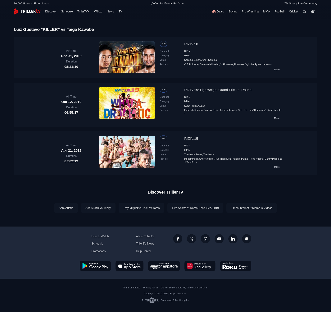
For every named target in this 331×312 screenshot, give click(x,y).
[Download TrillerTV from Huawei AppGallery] (199, 266)
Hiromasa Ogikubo (244, 64)
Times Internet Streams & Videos (251, 207)
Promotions (98, 251)
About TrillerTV (145, 236)
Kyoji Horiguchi (223, 159)
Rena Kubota (274, 110)
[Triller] (246, 238)
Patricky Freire (211, 110)
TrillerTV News (145, 243)
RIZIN (187, 51)
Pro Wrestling (250, 11)
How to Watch (100, 236)
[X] (191, 238)
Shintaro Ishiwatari (209, 64)
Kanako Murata (240, 159)
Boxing (233, 11)
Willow (98, 11)
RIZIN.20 (191, 44)
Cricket (293, 11)
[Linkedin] (233, 238)
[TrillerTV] (27, 11)
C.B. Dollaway (191, 64)
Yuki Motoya (226, 64)
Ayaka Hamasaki (263, 64)
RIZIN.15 (191, 138)
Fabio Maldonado (193, 110)
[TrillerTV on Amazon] (164, 266)
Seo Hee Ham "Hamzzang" (252, 110)
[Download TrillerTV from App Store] (129, 266)
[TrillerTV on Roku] (235, 266)
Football (279, 11)
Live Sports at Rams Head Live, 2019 (195, 207)
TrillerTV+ (83, 11)
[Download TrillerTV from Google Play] (95, 266)
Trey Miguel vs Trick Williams (141, 207)
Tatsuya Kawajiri (228, 110)
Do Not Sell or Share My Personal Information (184, 287)
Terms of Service (131, 287)
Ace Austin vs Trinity (98, 207)
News (110, 11)
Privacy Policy (150, 287)
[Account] (313, 11)
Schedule (67, 11)
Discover (51, 11)
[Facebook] (177, 238)
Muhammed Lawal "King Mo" (199, 159)
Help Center (143, 251)
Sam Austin (66, 207)
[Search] (304, 11)
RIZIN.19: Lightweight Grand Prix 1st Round (218, 90)
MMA (266, 11)
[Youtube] (219, 238)
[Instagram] (205, 238)
